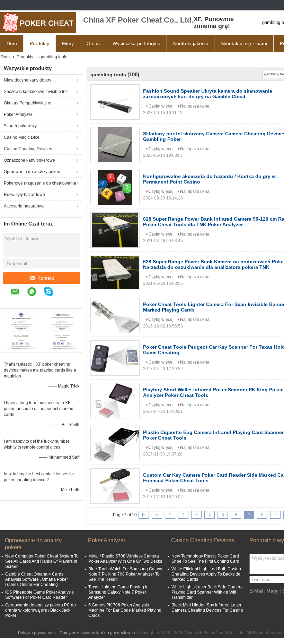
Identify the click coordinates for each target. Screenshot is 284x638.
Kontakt (45, 278)
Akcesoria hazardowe (24, 206)
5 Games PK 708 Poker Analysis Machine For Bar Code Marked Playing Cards (124, 610)
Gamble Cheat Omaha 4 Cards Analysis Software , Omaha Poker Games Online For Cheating (36, 579)
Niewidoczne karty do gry (27, 80)
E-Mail (256, 591)
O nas (93, 43)
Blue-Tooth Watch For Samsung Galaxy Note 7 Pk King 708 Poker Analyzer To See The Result (125, 574)
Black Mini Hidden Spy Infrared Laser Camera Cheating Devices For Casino (207, 608)
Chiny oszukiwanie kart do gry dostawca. (98, 632)
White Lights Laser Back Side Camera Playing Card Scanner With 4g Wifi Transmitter (207, 592)
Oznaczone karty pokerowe (29, 160)
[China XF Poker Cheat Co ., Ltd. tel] (64, 292)
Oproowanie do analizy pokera (33, 171)
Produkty (39, 43)
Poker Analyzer (18, 114)
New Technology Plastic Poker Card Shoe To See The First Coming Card (205, 559)
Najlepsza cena (195, 106)
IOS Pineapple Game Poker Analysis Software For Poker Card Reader (39, 595)
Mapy (272, 591)
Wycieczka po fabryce (136, 43)
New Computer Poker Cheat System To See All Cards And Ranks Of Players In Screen (42, 561)
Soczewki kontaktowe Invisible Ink (36, 91)
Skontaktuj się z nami (244, 43)
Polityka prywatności (37, 632)
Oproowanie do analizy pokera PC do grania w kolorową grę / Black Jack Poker (40, 610)
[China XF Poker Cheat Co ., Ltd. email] (18, 292)
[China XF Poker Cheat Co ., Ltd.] (38, 22)
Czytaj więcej (161, 106)
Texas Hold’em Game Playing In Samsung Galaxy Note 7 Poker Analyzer (118, 592)
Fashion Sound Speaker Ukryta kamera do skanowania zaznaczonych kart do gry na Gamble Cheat (207, 93)
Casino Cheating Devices (28, 148)
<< (156, 514)
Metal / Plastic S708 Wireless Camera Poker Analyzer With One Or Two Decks (125, 559)
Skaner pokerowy (20, 126)
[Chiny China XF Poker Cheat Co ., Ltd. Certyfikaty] (21, 329)
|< (143, 514)
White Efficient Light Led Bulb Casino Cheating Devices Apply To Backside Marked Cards (206, 574)
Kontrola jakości (190, 43)
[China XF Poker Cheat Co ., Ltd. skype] (52, 292)
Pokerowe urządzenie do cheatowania (40, 183)
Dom (12, 43)
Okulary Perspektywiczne (27, 103)
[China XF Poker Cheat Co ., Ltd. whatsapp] (35, 292)
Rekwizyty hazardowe (24, 194)
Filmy (68, 43)
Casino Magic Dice (21, 137)
